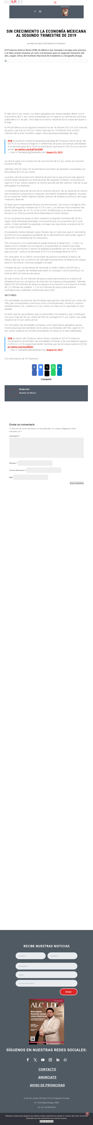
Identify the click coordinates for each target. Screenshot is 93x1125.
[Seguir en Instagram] (50, 1060)
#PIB (10, 140)
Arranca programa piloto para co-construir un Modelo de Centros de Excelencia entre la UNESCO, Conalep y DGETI (42, 903)
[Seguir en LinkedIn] (57, 1060)
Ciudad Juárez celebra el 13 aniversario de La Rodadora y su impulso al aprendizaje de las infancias (44, 697)
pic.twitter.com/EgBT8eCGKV (29, 149)
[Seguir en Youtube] (42, 1060)
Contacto (47, 1069)
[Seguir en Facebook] (27, 1060)
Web (11, 477)
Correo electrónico (17, 470)
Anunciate (47, 1077)
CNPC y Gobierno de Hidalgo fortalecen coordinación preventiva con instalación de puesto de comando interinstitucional (42, 562)
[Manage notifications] (87, 1114)
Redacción (33, 43)
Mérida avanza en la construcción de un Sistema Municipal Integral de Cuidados (43, 835)
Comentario (14, 436)
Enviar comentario (76, 483)
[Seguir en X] (35, 1060)
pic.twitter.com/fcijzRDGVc (20, 347)
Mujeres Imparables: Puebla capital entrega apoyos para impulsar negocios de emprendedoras (45, 766)
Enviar (69, 991)
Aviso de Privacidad (47, 1085)
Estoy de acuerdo (46, 1121)
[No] (90, 1119)
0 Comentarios (60, 43)
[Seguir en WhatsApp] (65, 1060)
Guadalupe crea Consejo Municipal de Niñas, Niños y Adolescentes (42, 629)
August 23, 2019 (54, 152)
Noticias (51, 43)
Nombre (13, 463)
